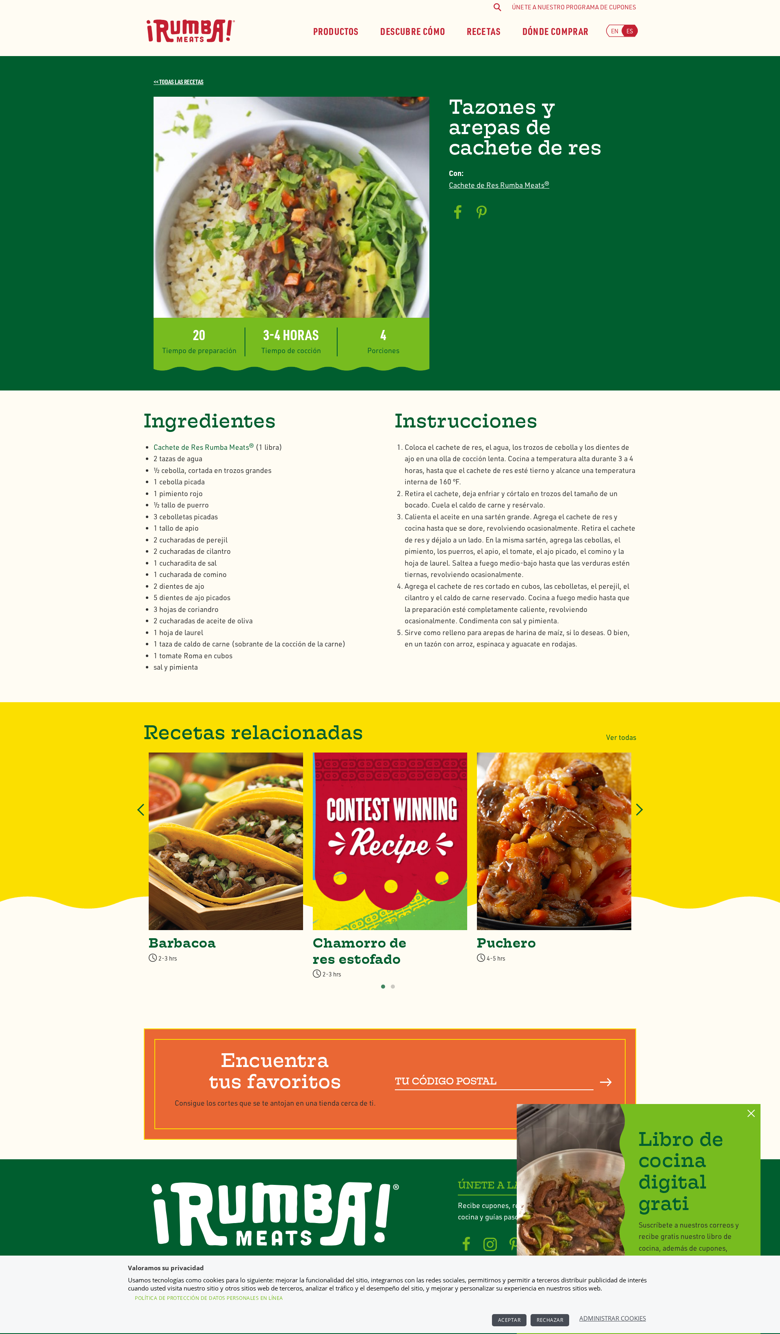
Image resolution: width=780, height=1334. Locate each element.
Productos (336, 30)
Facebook (466, 1244)
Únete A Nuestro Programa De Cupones (574, 7)
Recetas (484, 30)
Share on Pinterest (481, 212)
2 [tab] (393, 987)
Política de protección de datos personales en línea (209, 1298)
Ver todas (621, 737)
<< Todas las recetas (179, 82)
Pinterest (514, 1244)
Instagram (490, 1244)
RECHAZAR (550, 1320)
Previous (141, 817)
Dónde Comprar (555, 30)
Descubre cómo (412, 30)
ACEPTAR (509, 1320)
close (751, 1113)
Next (637, 817)
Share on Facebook (457, 212)
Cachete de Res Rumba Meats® (499, 184)
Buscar (606, 1082)
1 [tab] (383, 987)
